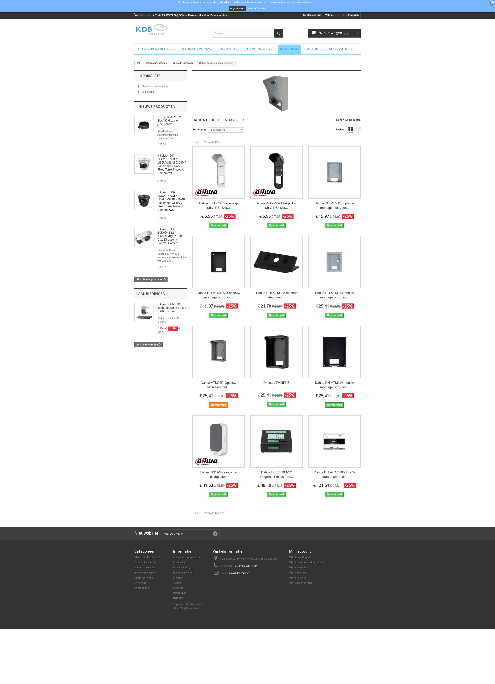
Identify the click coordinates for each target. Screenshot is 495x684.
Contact (177, 582)
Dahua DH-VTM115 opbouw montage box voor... (334, 205)
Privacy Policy (181, 567)
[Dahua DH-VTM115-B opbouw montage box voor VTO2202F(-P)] (218, 262)
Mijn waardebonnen (301, 582)
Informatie (149, 75)
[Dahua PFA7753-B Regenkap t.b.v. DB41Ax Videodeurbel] (276, 172)
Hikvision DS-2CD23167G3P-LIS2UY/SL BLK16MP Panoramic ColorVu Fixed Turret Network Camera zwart (171, 201)
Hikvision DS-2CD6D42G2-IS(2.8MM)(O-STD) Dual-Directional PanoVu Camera (169, 236)
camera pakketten (144, 567)
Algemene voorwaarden (154, 86)
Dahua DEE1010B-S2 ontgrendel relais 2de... (276, 475)
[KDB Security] (170, 29)
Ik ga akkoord (237, 8)
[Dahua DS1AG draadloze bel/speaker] (218, 441)
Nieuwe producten (156, 106)
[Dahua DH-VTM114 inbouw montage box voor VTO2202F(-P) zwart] (334, 352)
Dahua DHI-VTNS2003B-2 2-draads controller (334, 475)
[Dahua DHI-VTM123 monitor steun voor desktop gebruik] (276, 262)
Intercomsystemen (145, 572)
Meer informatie (256, 8)
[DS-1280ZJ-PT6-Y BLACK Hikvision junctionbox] (144, 125)
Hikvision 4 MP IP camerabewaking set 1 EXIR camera (171, 308)
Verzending (147, 91)
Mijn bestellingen (299, 557)
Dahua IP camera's (145, 562)
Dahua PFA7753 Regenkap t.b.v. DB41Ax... (218, 205)
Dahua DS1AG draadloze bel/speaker (218, 475)
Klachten (178, 577)
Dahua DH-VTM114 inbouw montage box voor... (334, 295)
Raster (350, 132)
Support (178, 587)
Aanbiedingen (152, 293)
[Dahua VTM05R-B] (276, 352)
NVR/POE (140, 582)
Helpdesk (178, 597)
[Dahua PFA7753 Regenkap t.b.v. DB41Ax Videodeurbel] (218, 172)
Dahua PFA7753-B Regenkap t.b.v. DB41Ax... (276, 205)
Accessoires (141, 587)
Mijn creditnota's (299, 567)
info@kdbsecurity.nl (240, 573)
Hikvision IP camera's (147, 557)
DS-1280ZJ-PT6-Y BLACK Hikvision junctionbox (169, 120)
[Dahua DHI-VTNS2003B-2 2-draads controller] (334, 441)
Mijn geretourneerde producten (307, 562)
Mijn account (300, 551)
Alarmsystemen (143, 577)
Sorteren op (199, 129)
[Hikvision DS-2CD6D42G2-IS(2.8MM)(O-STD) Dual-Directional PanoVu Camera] (144, 237)
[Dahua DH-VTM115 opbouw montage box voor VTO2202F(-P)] (334, 172)
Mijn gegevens (297, 577)
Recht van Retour (183, 572)
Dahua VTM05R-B (276, 383)
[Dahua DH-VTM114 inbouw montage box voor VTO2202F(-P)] (334, 262)
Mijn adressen (297, 572)
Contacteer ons (312, 15)
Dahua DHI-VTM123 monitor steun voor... (276, 295)
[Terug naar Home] (138, 63)
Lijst (358, 132)
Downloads (179, 592)
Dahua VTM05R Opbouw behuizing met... (218, 385)
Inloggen (353, 15)
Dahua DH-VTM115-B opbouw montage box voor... (218, 295)
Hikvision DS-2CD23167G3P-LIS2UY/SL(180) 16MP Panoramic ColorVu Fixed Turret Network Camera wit (171, 164)
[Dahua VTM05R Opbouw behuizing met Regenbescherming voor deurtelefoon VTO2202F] (218, 352)
